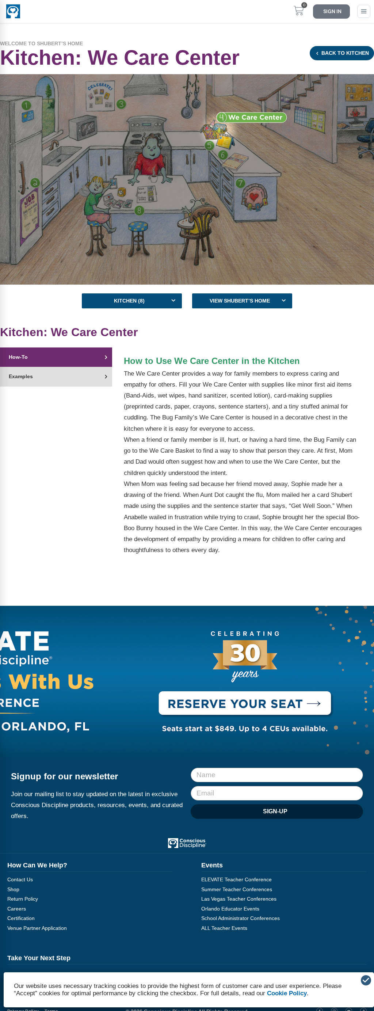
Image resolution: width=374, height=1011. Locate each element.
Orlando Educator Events (230, 909)
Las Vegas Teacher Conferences (238, 899)
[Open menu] (363, 11)
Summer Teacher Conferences (236, 889)
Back (344, 53)
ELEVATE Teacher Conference (236, 879)
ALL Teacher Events (224, 928)
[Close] (366, 980)
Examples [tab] (21, 376)
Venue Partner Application (37, 928)
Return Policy (22, 899)
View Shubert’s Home (240, 301)
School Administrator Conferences (240, 918)
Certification (21, 918)
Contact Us (20, 879)
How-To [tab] (18, 357)
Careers (16, 909)
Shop (13, 889)
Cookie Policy (287, 993)
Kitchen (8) (129, 301)
